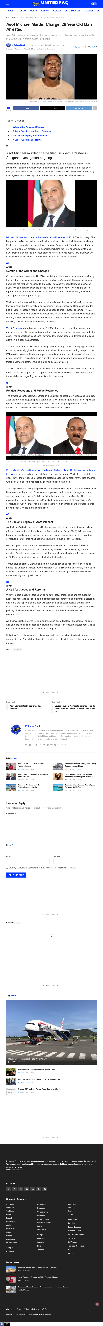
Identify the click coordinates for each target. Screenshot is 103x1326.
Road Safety (10, 1281)
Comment (11, 813)
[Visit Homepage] (50, 3)
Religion (9, 1278)
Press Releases (74, 1269)
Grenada (41, 1280)
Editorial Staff (19, 45)
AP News (17, 649)
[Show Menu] (7, 4)
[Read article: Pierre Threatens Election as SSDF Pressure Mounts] (11, 766)
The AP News (13, 328)
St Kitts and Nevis (76, 1277)
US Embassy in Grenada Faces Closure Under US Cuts (33, 775)
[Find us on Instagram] (20, 1231)
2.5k (33, 1134)
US (69, 1292)
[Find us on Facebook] (8, 1231)
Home (10, 10)
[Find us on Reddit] (44, 1231)
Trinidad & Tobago (76, 1288)
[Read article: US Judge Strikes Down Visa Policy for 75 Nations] (11, 1312)
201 (33, 1115)
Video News (41, 1272)
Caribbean (18, 49)
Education (9, 1260)
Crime (25, 49)
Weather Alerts (11, 1285)
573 (23, 1104)
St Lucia (71, 1280)
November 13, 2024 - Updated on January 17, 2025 (47, 45)
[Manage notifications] (97, 1304)
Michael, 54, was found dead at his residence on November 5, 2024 (40, 237)
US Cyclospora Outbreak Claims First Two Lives (36, 1112)
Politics (45, 10)
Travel (70, 1257)
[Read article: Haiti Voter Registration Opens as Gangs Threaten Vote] (11, 1124)
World (33, 10)
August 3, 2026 (71, 780)
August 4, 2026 (24, 780)
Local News (10, 1271)
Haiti (39, 1288)
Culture (70, 1250)
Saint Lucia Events (44, 1265)
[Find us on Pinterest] (38, 1231)
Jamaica (40, 1292)
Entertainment (72, 10)
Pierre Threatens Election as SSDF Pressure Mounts (31, 764)
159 (80, 769)
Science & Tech (74, 1273)
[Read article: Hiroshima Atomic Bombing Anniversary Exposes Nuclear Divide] (58, 766)
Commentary (42, 1254)
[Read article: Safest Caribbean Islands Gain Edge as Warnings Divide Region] (58, 787)
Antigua (9, 1290)
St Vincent (72, 1284)
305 (80, 790)
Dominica (41, 1258)
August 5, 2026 (14, 1104)
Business (57, 10)
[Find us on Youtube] (26, 1231)
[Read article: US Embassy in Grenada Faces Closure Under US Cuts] (11, 776)
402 (33, 769)
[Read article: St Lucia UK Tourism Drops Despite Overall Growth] (51, 1074)
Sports (39, 1268)
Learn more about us (14, 1212)
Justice (22, 18)
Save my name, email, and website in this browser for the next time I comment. (42, 867)
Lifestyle (88, 10)
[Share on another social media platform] (95, 108)
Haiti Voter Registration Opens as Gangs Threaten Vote (39, 1121)
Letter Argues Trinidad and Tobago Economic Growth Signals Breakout (79, 775)
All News (21, 10)
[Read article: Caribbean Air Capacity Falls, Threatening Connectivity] (11, 787)
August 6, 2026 (24, 769)
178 (33, 1125)
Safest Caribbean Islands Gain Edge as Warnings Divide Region (80, 786)
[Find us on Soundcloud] (32, 1231)
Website (56, 856)
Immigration (10, 1264)
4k (33, 780)
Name (9, 845)
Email (9, 856)
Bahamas (10, 1294)
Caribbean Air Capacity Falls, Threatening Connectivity (29, 786)
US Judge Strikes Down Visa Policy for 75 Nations (37, 1309)
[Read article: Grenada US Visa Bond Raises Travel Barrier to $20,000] (11, 1133)
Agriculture (10, 1250)
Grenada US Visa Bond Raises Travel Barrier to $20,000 (39, 1131)
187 (80, 780)
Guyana (40, 1284)
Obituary (9, 1274)
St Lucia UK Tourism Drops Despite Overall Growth (27, 1101)
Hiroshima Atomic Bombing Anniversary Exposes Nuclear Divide (80, 764)
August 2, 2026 (71, 790)
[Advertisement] (51, 672)
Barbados (41, 1246)
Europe (40, 1277)
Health (70, 1253)
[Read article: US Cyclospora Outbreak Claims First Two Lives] (11, 1114)
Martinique (72, 1262)
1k (33, 790)
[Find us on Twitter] (14, 1231)
